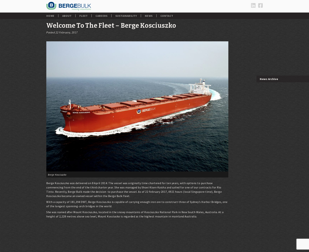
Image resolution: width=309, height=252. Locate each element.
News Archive (269, 79)
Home (50, 15)
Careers (101, 15)
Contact (166, 15)
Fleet (83, 15)
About (67, 15)
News (149, 15)
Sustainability (126, 15)
